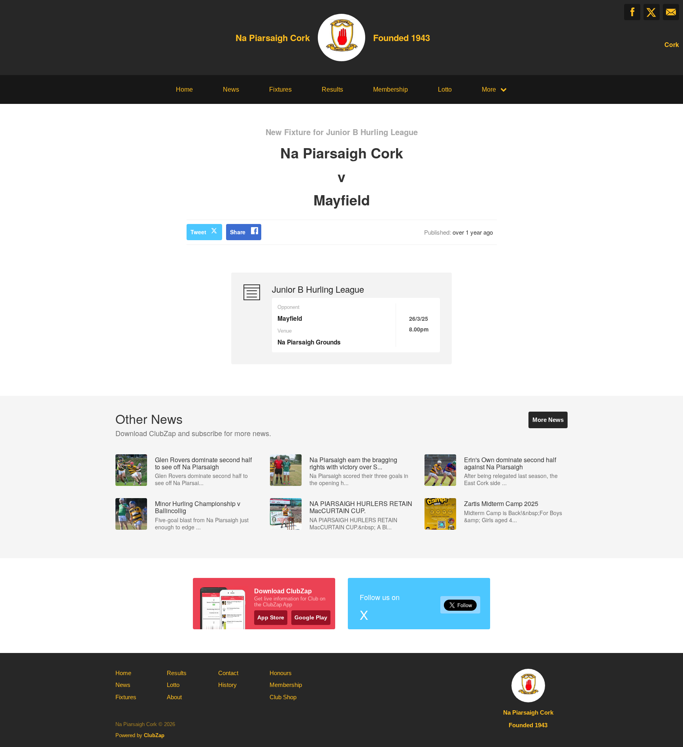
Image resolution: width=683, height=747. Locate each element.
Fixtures (280, 89)
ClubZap (154, 735)
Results (332, 89)
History (227, 684)
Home (184, 89)
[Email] (671, 12)
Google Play (310, 617)
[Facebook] (632, 12)
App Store (270, 617)
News (231, 89)
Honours (281, 673)
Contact (228, 673)
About (174, 697)
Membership (390, 89)
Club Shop (283, 697)
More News (548, 419)
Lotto (445, 89)
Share (237, 232)
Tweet (198, 232)
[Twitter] (651, 12)
